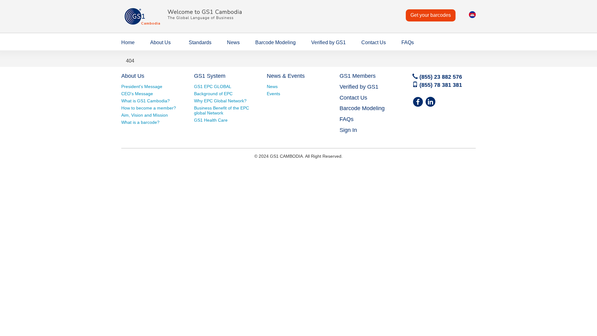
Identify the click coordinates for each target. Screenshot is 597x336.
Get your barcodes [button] (430, 15)
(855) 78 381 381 (440, 85)
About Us (160, 42)
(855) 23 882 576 (440, 77)
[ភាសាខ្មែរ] (472, 17)
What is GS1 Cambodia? (145, 100)
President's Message (141, 86)
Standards (200, 42)
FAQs (407, 42)
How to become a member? (148, 107)
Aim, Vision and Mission (144, 115)
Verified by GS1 (328, 42)
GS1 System (209, 76)
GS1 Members (358, 76)
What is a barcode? (140, 122)
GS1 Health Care (211, 120)
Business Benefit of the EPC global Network (221, 110)
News (233, 42)
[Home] (186, 26)
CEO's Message (137, 93)
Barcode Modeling (275, 42)
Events (273, 93)
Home (128, 42)
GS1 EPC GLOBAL (212, 86)
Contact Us (373, 42)
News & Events (286, 76)
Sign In (348, 130)
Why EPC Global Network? (220, 100)
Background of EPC (213, 93)
